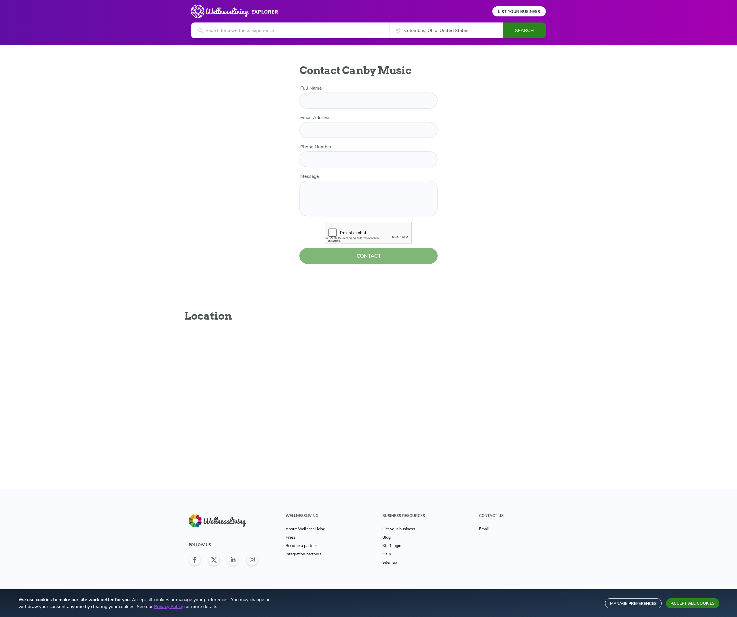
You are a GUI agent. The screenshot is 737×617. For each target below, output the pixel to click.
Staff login (391, 545)
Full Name (311, 88)
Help (386, 554)
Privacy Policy (168, 606)
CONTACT (368, 255)
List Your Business (519, 11)
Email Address (315, 117)
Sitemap (389, 562)
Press (291, 537)
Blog (386, 537)
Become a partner (301, 545)
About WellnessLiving (305, 529)
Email (484, 529)
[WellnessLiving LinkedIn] (233, 560)
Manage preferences (633, 603)
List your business (398, 529)
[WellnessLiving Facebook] (194, 560)
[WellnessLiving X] (214, 560)
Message (309, 176)
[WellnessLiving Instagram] (252, 560)
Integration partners (303, 554)
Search (524, 30)
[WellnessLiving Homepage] (223, 521)
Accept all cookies (693, 603)
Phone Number (316, 147)
